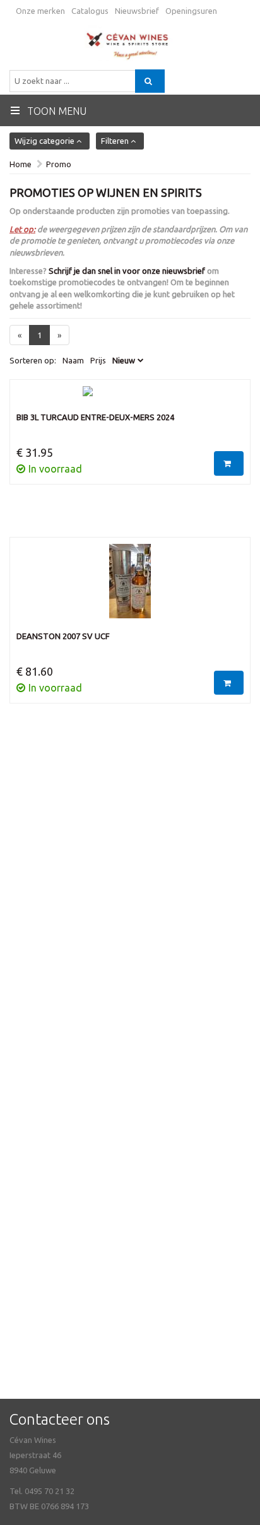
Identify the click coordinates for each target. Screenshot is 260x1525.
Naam (73, 360)
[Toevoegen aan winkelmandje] (229, 463)
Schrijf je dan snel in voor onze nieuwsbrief (127, 270)
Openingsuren (191, 10)
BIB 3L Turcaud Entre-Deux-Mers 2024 (95, 417)
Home (20, 164)
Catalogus (90, 10)
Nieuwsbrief (137, 10)
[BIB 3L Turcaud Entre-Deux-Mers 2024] (130, 398)
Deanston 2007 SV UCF (63, 636)
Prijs (98, 360)
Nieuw (123, 360)
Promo (58, 164)
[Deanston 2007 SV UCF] (130, 587)
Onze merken (40, 10)
